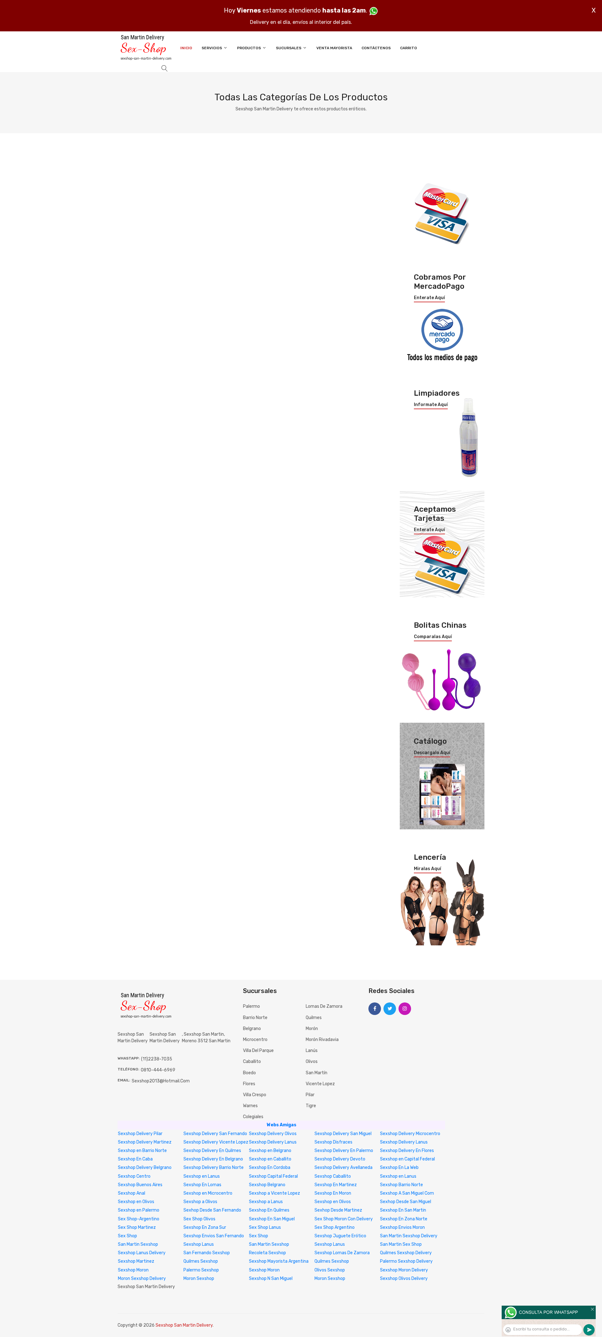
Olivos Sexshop (329, 1270)
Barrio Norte (255, 1017)
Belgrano (252, 1028)
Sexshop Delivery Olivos (273, 1133)
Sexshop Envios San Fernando (213, 1236)
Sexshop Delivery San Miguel (343, 1133)
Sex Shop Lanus (265, 1227)
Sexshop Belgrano (267, 1184)
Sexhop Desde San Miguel (405, 1201)
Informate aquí (431, 405)
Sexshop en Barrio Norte (142, 1150)
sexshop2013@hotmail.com (161, 1081)
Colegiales (253, 1116)
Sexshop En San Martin (403, 1210)
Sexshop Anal (131, 1193)
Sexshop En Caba (135, 1159)
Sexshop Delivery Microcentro (410, 1133)
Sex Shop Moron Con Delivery (343, 1219)
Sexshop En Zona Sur (204, 1227)
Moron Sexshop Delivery (142, 1278)
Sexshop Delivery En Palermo (343, 1150)
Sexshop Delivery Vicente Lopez (215, 1142)
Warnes (250, 1105)
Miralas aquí (427, 869)
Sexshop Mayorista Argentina (279, 1261)
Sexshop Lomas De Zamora (342, 1252)
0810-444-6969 (158, 1070)
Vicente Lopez (320, 1083)
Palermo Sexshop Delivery (406, 1261)
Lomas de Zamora (324, 1006)
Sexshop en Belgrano (270, 1150)
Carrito (408, 48)
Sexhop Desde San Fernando (212, 1210)
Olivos (312, 1061)
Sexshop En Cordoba (269, 1167)
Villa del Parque (258, 1050)
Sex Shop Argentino (334, 1227)
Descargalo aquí (432, 753)
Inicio (186, 48)
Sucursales (289, 48)
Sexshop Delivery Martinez (145, 1142)
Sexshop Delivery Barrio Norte (213, 1167)
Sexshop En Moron (332, 1193)
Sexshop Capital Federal (273, 1176)
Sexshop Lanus (198, 1244)
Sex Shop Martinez (137, 1227)
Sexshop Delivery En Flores (407, 1150)
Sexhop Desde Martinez (338, 1210)
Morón (312, 1028)
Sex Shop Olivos (199, 1219)
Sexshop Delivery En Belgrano (213, 1159)
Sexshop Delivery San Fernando (215, 1133)
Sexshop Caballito (332, 1176)
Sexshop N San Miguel (271, 1278)
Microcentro (255, 1039)
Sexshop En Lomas (202, 1184)
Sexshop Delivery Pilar (140, 1133)
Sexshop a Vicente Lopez (274, 1193)
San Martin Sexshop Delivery (408, 1236)
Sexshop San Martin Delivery (184, 1325)
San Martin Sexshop (138, 1244)
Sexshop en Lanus (201, 1176)
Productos (249, 48)
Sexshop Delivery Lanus (273, 1142)
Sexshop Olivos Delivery (404, 1278)
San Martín (316, 1072)
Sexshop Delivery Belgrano (145, 1167)
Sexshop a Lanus (266, 1201)
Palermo (251, 1006)
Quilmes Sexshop (200, 1261)
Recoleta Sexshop (267, 1252)
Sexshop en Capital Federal (407, 1159)
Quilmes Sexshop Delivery (406, 1252)
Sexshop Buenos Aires (140, 1184)
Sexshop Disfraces (333, 1142)
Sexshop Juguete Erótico (340, 1236)
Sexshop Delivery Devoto (339, 1159)
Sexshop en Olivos (136, 1201)
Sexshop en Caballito (270, 1159)
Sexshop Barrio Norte (401, 1184)
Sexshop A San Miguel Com (407, 1193)
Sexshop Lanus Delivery (142, 1252)
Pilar (310, 1094)
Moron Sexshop (198, 1278)
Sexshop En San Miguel (272, 1219)
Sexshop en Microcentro (207, 1193)
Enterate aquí (429, 298)
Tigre (311, 1105)
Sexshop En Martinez (335, 1184)
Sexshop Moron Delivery (404, 1270)
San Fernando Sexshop (206, 1252)
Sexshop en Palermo (138, 1210)
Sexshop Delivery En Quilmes (212, 1150)
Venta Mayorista (334, 48)
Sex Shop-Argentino (138, 1219)
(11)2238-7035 (156, 1059)
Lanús (312, 1050)
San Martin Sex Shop (401, 1244)
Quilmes (314, 1017)
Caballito (252, 1061)
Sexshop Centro (134, 1176)
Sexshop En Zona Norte (403, 1219)
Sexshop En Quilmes (269, 1210)
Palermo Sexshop (201, 1270)
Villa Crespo (254, 1094)
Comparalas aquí (433, 637)
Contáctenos (376, 48)
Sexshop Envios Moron (402, 1227)
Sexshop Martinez (136, 1261)
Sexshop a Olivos (200, 1201)
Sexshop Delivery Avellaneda (343, 1167)
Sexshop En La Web (399, 1167)
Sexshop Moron (133, 1270)
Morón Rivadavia (322, 1039)
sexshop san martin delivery (165, 1038)
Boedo (249, 1072)
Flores (249, 1083)
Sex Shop (127, 1236)
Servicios (212, 48)
